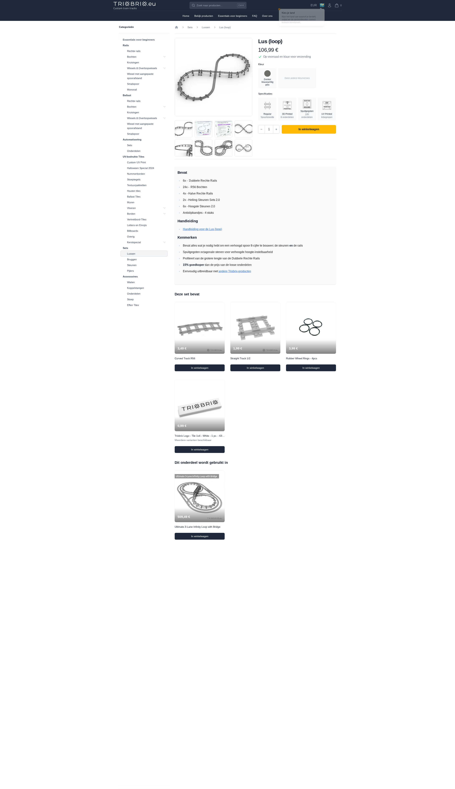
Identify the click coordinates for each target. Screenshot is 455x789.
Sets (129, 145)
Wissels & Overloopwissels (142, 68)
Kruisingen (133, 62)
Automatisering (132, 139)
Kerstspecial (134, 242)
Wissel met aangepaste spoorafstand (140, 76)
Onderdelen (133, 150)
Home (186, 15)
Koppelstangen (135, 287)
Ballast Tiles (133, 196)
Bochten (131, 56)
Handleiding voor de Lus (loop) (202, 229)
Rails (126, 45)
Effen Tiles (133, 305)
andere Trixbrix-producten (235, 271)
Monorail (132, 89)
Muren (130, 202)
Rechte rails (133, 51)
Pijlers (130, 270)
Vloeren (131, 208)
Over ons (267, 15)
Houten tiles (133, 190)
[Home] (176, 27)
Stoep (130, 299)
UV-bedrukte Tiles (133, 156)
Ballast (127, 95)
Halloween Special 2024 (140, 168)
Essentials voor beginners (139, 39)
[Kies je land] (322, 5)
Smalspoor (133, 83)
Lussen (131, 253)
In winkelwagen (206, 368)
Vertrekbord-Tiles (136, 219)
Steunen (131, 265)
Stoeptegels (133, 179)
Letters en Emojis (137, 225)
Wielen (131, 282)
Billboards (132, 230)
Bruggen (132, 259)
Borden (131, 213)
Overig (131, 236)
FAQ (254, 15)
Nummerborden (136, 173)
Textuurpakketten (136, 185)
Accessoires (130, 276)
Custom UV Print (136, 162)
